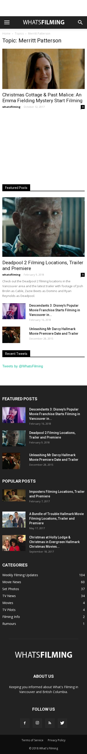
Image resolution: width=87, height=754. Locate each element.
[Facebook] (24, 723)
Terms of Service (32, 740)
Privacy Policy (56, 740)
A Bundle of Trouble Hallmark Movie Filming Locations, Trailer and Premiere (56, 518)
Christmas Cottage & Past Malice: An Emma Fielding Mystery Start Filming (42, 97)
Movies (7, 603)
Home (6, 33)
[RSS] (50, 723)
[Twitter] (62, 723)
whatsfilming (11, 106)
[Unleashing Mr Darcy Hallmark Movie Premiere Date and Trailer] (11, 335)
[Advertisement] (43, 8)
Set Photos (10, 589)
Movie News (11, 582)
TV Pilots (9, 610)
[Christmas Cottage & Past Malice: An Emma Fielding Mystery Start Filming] (43, 69)
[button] (80, 22)
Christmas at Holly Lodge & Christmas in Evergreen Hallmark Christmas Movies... (54, 541)
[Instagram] (37, 723)
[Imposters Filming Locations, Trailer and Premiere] (14, 495)
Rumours (9, 623)
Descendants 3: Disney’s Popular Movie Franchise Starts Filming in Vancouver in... (54, 310)
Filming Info (11, 616)
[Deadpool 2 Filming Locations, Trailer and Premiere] (43, 227)
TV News (9, 596)
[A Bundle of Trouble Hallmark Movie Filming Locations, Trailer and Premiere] (14, 520)
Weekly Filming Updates (20, 575)
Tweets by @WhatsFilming (22, 366)
